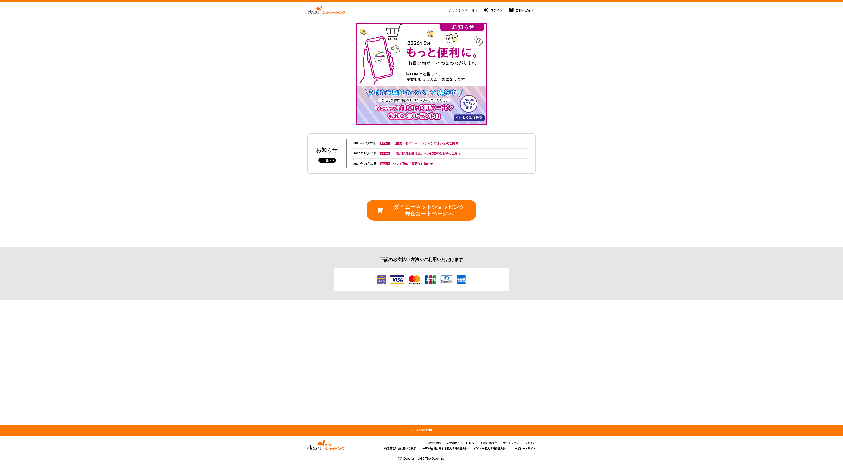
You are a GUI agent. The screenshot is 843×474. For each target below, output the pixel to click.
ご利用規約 (434, 442)
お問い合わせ (489, 442)
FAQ (471, 442)
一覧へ (327, 160)
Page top (424, 430)
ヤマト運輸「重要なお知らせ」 (414, 163)
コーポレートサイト (524, 448)
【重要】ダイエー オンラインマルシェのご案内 (425, 143)
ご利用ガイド (524, 10)
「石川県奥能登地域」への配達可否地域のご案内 (427, 153)
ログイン (496, 10)
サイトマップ (511, 442)
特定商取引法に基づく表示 (400, 448)
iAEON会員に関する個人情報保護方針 (445, 448)
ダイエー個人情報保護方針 (490, 448)
